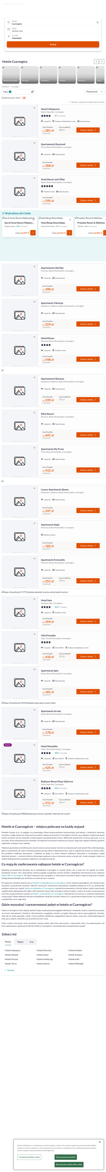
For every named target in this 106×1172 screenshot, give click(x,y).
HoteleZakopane (12, 950)
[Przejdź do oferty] (33, 232)
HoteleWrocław (44, 950)
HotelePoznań (11, 959)
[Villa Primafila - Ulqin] (20, 647)
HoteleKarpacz (75, 955)
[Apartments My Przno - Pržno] (20, 461)
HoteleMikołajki (75, 963)
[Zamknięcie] (100, 1142)
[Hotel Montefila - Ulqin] (20, 758)
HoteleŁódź (73, 959)
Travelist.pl (5, 87)
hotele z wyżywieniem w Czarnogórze (48, 894)
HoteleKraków (75, 950)
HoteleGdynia (43, 963)
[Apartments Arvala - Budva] (20, 723)
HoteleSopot (42, 955)
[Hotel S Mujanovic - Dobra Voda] (20, 121)
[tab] (14, 136)
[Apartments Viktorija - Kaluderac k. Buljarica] (20, 315)
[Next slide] (35, 121)
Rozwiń (10, 970)
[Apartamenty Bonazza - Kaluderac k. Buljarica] (20, 390)
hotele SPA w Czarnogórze (12, 875)
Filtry (7, 91)
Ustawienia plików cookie (29, 1157)
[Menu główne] (101, 4)
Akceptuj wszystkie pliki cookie (69, 1164)
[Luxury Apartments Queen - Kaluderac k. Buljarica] (20, 501)
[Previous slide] (5, 121)
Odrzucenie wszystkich (65, 1157)
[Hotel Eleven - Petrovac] (20, 350)
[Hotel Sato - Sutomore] (20, 612)
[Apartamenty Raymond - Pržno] (20, 156)
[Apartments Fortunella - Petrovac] (20, 571)
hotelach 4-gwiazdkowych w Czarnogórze (49, 883)
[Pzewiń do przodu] (96, 61)
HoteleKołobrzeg (45, 959)
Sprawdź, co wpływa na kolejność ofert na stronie (87, 102)
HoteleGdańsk (11, 955)
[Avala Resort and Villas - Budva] (20, 191)
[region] (20, 121)
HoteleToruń (11, 963)
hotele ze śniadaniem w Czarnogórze (39, 888)
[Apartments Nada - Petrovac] (20, 536)
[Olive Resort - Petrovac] (20, 425)
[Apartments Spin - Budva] (20, 682)
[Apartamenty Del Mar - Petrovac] (20, 280)
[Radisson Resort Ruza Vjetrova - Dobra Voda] (20, 793)
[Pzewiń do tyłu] (102, 61)
